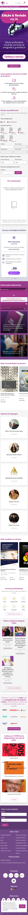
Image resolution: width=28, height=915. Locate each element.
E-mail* (3, 817)
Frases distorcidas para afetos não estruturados (8, 394)
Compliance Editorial (20, 837)
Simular (18, 172)
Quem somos (4, 843)
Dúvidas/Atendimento (6, 835)
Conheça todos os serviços (14, 614)
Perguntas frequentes (6, 860)
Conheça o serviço (14, 273)
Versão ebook (18, 159)
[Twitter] (3, 900)
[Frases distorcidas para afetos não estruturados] (9, 379)
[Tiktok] (18, 900)
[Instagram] (13, 900)
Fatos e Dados (4, 845)
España (10, 6)
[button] (11, 278)
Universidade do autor (21, 843)
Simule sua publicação (14, 728)
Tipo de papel (18, 144)
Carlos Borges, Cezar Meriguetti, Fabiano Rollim (8, 573)
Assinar (5, 825)
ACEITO (22, 906)
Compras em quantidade (21, 845)
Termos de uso (4, 848)
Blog (2, 840)
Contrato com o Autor (6, 850)
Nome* (3, 811)
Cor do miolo (18, 149)
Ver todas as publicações (14, 688)
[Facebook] (8, 900)
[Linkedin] (23, 900)
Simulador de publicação (21, 852)
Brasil (2, 6)
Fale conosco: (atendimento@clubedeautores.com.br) (13, 862)
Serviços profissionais (21, 840)
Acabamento (4, 149)
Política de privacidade (21, 835)
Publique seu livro (14, 66)
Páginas (3, 144)
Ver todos (14, 799)
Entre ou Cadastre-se (19, 3)
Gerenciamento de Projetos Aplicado (8, 570)
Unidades (3, 169)
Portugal (6, 6)
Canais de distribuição (21, 848)
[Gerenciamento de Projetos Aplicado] (9, 555)
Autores (2, 837)
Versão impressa (5, 159)
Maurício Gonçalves (5, 397)
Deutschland (16, 6)
